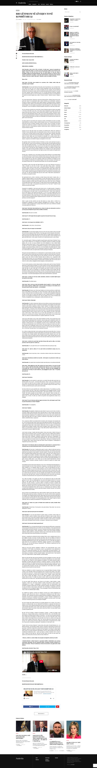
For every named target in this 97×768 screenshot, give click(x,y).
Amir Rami (72, 764)
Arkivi (37, 757)
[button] (16, 3)
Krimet (65, 114)
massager (66, 99)
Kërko (80, 12)
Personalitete (66, 125)
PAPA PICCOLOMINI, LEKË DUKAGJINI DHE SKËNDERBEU (23, 737)
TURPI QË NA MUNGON (75, 66)
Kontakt (56, 757)
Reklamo (37, 759)
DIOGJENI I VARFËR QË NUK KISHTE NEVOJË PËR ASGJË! (75, 50)
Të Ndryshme (66, 127)
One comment (39, 19)
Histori (18, 10)
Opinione (65, 120)
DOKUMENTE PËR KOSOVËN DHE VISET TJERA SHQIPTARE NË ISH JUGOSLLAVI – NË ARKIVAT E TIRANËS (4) (40, 738)
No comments (19, 745)
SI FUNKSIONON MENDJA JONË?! (75, 43)
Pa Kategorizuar (67, 122)
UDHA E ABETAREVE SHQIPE (74, 74)
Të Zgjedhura (66, 129)
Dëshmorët (66, 105)
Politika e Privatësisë (47, 760)
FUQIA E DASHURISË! (74, 26)
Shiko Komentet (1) (41, 713)
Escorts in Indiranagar (68, 95)
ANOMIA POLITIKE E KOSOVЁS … (74, 60)
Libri (65, 118)
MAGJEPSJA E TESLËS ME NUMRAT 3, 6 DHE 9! (75, 19)
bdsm (65, 86)
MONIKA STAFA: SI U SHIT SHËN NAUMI (73, 743)
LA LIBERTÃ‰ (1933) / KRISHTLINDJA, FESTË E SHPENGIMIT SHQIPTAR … (57, 743)
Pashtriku (22, 3)
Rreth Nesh (47, 757)
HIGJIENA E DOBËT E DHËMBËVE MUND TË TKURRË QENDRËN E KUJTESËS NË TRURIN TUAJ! (74, 34)
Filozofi (65, 110)
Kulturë (65, 116)
